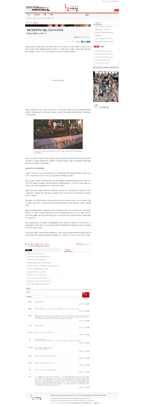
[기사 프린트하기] (73, 41)
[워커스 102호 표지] (106, 101)
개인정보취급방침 (85, 395)
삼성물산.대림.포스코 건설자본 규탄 (37, 272)
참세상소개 (53, 395)
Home (27, 22)
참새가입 (104, 1)
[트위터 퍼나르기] (84, 42)
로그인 (109, 1)
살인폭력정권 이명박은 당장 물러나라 (37, 259)
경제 (45, 18)
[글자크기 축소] (70, 41)
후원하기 (59, 395)
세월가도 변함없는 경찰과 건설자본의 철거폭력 (40, 262)
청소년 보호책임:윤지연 (96, 395)
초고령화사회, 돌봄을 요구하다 (102, 60)
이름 (28, 292)
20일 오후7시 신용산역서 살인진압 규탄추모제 (39, 281)
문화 (49, 18)
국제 (52, 18)
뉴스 (28, 14)
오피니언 (36, 14)
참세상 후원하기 (106, 107)
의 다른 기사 (85, 244)
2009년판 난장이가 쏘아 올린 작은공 (37, 275)
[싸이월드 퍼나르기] (86, 42)
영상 (30, 25)
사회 (38, 18)
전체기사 (29, 18)
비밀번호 (29, 296)
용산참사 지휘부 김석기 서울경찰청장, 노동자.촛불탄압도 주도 (43, 266)
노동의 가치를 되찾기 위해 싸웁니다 (103, 38)
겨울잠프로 (69, 395)
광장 (50, 14)
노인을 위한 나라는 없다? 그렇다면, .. (104, 51)
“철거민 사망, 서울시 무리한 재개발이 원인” (39, 278)
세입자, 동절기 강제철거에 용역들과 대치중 (38, 284)
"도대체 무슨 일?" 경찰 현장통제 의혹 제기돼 (39, 256)
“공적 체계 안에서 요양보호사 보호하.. (104, 57)
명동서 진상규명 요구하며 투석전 (36, 253)
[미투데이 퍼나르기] (89, 42)
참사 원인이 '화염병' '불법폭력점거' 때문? (38, 269)
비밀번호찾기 (115, 1)
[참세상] (35, 397)
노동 (34, 18)
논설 (102, 46)
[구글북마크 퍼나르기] (87, 42)
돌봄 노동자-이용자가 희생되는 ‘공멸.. (104, 54)
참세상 (71, 7)
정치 (41, 18)
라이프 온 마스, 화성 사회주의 (102, 63)
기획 (44, 14)
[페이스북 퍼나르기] (82, 42)
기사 (26, 25)
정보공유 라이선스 (97, 403)
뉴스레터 (78, 395)
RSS (74, 395)
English (104, 395)
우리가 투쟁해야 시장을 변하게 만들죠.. (104, 41)
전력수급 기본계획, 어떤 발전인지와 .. (104, 26)
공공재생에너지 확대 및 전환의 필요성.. (104, 32)
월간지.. (98, 35)
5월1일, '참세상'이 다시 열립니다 (102, 29)
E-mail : (86, 400)
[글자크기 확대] (68, 41)
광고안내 (64, 395)
